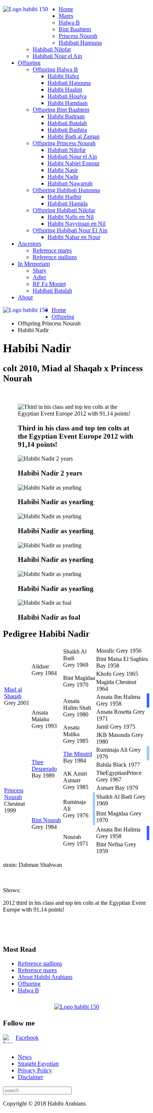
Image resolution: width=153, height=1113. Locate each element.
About (25, 297)
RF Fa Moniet (49, 284)
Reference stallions (55, 257)
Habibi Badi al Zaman (74, 136)
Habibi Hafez (63, 76)
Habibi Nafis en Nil (71, 217)
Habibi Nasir (63, 170)
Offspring (29, 63)
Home (66, 9)
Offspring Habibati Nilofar (64, 210)
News (25, 1057)
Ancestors (29, 244)
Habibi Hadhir (64, 197)
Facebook (27, 1037)
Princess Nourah (78, 36)
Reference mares (52, 250)
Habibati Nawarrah (70, 183)
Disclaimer (30, 1077)
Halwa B (69, 22)
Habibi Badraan (66, 116)
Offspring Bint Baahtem (61, 109)
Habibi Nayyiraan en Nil (76, 223)
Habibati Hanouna (80, 42)
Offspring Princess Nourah (64, 143)
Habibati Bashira (67, 130)
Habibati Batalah (67, 123)
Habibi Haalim (65, 89)
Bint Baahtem (75, 29)
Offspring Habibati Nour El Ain (70, 230)
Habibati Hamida (68, 203)
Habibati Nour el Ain (57, 56)
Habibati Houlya (67, 96)
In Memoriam (34, 264)
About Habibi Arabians (45, 977)
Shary (39, 270)
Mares (66, 16)
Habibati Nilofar (52, 49)
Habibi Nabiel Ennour (74, 163)
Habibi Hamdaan (68, 103)
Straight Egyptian (38, 1063)
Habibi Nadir (63, 177)
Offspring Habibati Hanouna (66, 190)
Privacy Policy (35, 1070)
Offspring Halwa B (55, 69)
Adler (39, 277)
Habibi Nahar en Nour (74, 237)
